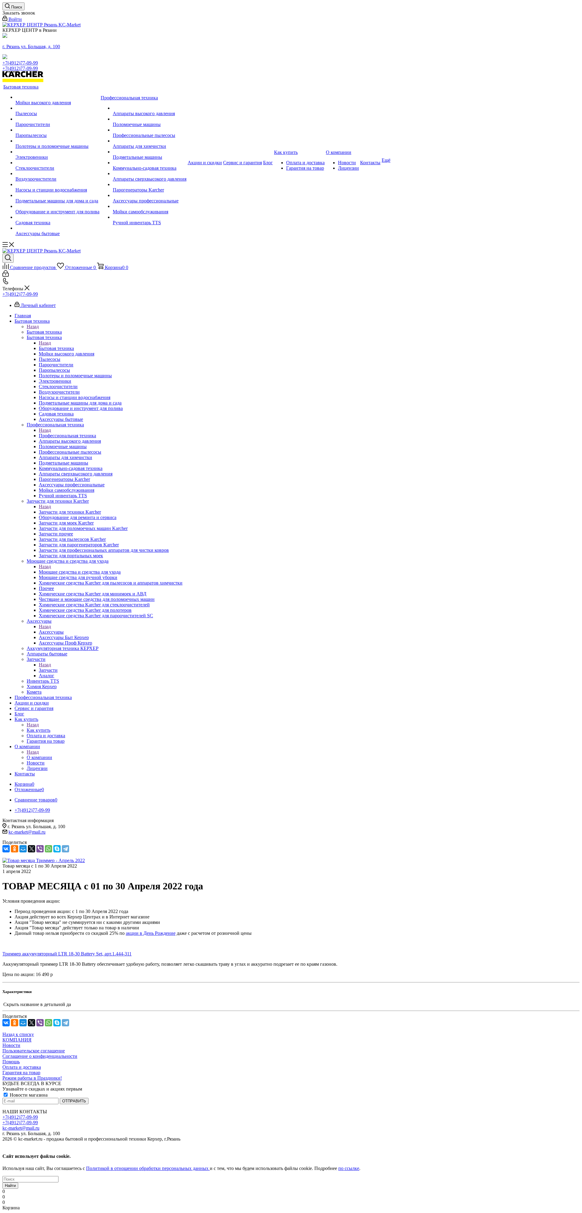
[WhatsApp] (48, 848)
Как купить (38, 730)
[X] (31, 848)
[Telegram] (65, 848)
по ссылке (348, 1168)
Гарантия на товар (21, 1072)
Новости (11, 1045)
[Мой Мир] (23, 848)
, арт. (107, 953)
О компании (39, 757)
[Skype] (57, 848)
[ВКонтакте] (6, 848)
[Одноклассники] (14, 848)
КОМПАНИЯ (17, 1039)
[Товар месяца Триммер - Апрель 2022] (43, 860)
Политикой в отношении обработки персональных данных (148, 1168)
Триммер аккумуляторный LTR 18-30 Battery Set (52, 953)
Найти (10, 1185)
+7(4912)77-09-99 (20, 62)
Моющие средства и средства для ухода (80, 572)
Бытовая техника (44, 332)
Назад (33, 326)
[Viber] (40, 848)
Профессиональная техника (67, 435)
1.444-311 (122, 953)
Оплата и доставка (21, 1067)
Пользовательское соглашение (33, 1050)
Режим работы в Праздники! (32, 1078)
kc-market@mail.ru (26, 832)
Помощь (11, 1061)
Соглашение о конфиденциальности (39, 1056)
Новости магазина (28, 1095)
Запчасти (48, 670)
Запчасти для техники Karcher (70, 512)
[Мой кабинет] (5, 275)
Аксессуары (51, 632)
